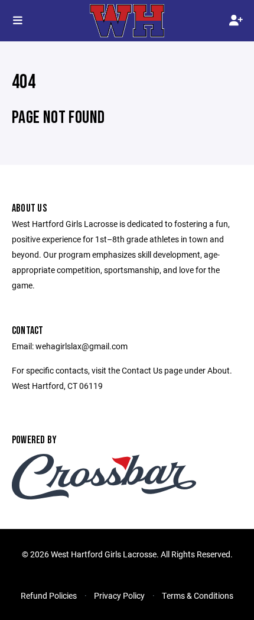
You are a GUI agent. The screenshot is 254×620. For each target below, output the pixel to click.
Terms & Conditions (197, 595)
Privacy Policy (119, 595)
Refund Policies (49, 595)
